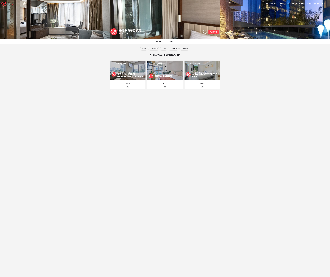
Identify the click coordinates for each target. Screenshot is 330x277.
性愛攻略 (287, 4)
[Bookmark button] (127, 87)
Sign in (325, 4)
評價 (171, 41)
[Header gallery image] (55, 19)
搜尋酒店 (273, 4)
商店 (281, 4)
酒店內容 (158, 41)
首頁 (267, 4)
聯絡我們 (316, 4)
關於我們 (309, 4)
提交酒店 (294, 4)
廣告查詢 (301, 4)
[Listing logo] (113, 31)
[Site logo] (7, 3)
